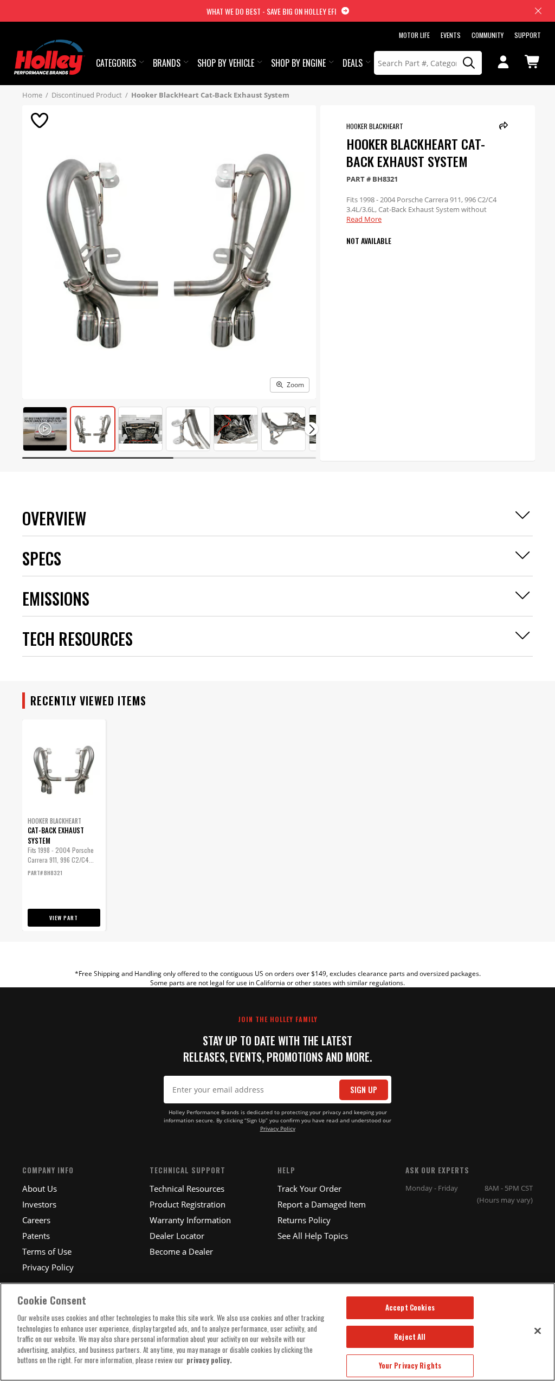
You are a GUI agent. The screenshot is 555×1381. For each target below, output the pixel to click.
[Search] (469, 63)
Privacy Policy (277, 1128)
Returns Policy (304, 1220)
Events (451, 35)
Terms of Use (47, 1251)
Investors (39, 1204)
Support (527, 35)
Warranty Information (190, 1220)
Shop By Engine (298, 62)
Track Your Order (309, 1188)
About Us (39, 1188)
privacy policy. (209, 1359)
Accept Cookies (410, 1307)
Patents (36, 1235)
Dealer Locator (177, 1235)
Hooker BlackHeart (374, 126)
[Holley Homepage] (49, 47)
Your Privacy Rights (410, 1365)
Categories (116, 62)
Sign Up (363, 1089)
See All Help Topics (313, 1235)
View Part (63, 918)
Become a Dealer (181, 1251)
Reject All (409, 1336)
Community (488, 35)
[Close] (538, 1331)
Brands (166, 62)
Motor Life (414, 35)
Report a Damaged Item (322, 1204)
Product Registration (187, 1204)
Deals (353, 62)
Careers (36, 1220)
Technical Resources (187, 1188)
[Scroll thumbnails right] (311, 429)
